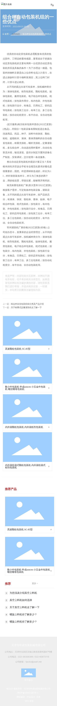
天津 (38, 697)
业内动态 (16, 34)
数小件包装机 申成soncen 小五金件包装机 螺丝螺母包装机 (25, 388)
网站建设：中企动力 (26, 697)
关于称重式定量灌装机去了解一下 (26, 307)
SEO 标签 (29, 701)
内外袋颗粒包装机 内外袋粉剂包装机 (24, 427)
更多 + (35, 583)
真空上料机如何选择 (21, 600)
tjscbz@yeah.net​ (34, 661)
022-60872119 (42, 656)
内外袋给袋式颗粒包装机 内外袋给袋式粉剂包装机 (25, 466)
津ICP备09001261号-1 (27, 692)
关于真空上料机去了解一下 (24, 607)
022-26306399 (25, 656)
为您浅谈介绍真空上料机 (23, 593)
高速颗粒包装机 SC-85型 (17, 349)
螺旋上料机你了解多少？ (23, 614)
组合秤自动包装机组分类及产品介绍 (27, 304)
